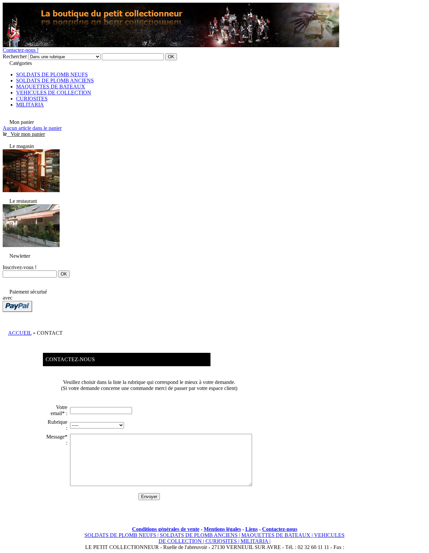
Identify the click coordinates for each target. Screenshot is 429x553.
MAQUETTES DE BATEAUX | (277, 535)
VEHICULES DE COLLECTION (53, 92)
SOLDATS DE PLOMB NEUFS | (122, 535)
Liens (251, 529)
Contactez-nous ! (21, 50)
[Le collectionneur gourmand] (31, 245)
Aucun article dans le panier (32, 128)
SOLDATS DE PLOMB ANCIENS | (200, 535)
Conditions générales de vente (165, 529)
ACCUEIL (20, 333)
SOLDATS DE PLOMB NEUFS (52, 74)
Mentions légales (222, 529)
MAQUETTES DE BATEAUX (50, 86)
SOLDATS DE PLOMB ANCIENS (55, 80)
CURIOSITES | (223, 541)
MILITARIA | (255, 541)
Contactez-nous (279, 529)
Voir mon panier (26, 134)
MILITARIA (30, 104)
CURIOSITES (32, 98)
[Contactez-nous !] (31, 190)
